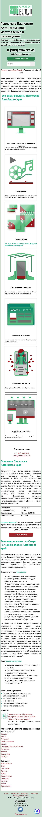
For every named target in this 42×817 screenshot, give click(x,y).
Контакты (24, 794)
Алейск (3, 744)
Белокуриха (5, 754)
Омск (3, 766)
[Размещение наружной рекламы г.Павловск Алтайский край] (21, 410)
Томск (3, 774)
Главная (4, 70)
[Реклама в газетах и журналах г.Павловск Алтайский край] (21, 314)
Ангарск (4, 781)
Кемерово (5, 779)
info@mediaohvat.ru (21, 456)
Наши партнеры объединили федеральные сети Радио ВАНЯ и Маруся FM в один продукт (21, 716)
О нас (6, 794)
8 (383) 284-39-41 (21, 803)
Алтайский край (15, 70)
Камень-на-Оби (7, 742)
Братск (3, 784)
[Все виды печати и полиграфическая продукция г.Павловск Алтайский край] (21, 218)
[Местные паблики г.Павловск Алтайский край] (21, 362)
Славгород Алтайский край (12, 747)
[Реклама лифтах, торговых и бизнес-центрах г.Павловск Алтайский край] (21, 266)
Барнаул (4, 734)
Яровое (4, 752)
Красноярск (5, 769)
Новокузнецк (6, 776)
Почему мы (15, 794)
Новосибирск (6, 764)
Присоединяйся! (21, 814)
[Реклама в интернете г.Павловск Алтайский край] (21, 122)
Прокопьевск (6, 786)
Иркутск (4, 771)
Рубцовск (4, 739)
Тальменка (5, 749)
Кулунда (4, 757)
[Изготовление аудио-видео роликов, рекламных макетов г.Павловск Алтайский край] (21, 170)
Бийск (3, 737)
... (19, 724)
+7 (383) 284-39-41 (22, 453)
